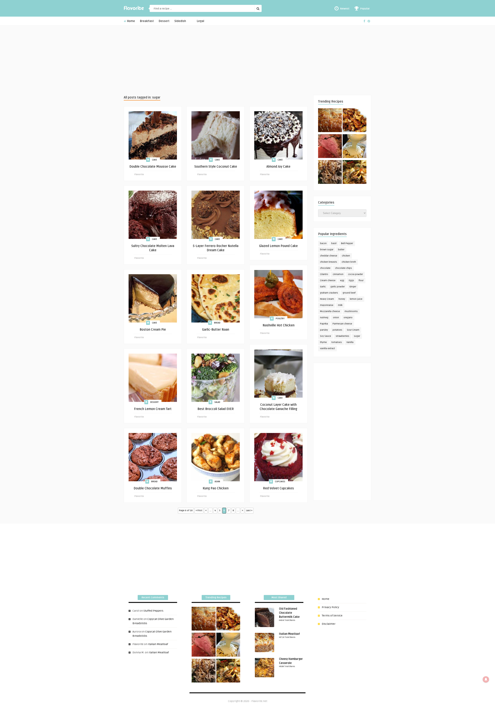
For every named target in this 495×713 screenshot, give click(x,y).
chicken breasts (328, 262)
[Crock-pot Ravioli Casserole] (354, 172)
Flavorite (139, 174)
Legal (200, 21)
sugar (357, 336)
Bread (217, 323)
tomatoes (336, 342)
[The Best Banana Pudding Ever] (354, 146)
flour (361, 280)
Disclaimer (328, 624)
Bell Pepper (347, 243)
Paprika (324, 323)
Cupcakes (280, 481)
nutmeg (324, 317)
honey (342, 299)
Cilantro (324, 274)
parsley (324, 329)
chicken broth (349, 262)
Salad (217, 402)
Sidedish (180, 21)
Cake (154, 160)
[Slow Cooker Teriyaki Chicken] (354, 120)
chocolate (325, 268)
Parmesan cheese (342, 323)
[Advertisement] (247, 60)
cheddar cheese (328, 255)
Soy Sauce (325, 336)
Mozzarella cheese (330, 311)
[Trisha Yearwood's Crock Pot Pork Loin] (330, 172)
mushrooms (351, 311)
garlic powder (337, 286)
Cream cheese (327, 280)
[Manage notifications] (486, 679)
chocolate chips (343, 268)
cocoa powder (355, 274)
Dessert (164, 21)
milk (340, 305)
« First (199, 510)
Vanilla (349, 342)
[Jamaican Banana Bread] (330, 120)
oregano (348, 317)
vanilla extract (327, 348)
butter (341, 249)
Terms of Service (332, 615)
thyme (323, 342)
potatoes (337, 329)
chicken (346, 255)
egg (342, 280)
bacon (323, 243)
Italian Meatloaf (158, 644)
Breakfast (147, 21)
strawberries (342, 336)
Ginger (352, 286)
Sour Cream (353, 329)
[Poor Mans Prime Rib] (330, 146)
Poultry (280, 318)
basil (333, 243)
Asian (217, 481)
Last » (249, 510)
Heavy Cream (327, 299)
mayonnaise (326, 305)
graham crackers (329, 292)
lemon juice (356, 299)
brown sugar (326, 249)
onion (336, 317)
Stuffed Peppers (153, 610)
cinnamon (338, 274)
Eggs (351, 280)
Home (130, 21)
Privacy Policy (330, 607)
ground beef (349, 292)
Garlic (323, 286)
